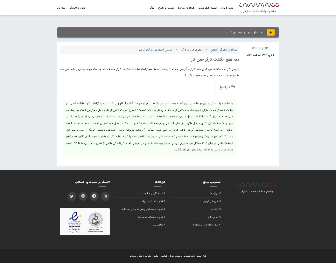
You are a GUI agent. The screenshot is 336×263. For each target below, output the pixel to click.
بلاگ (152, 8)
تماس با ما (213, 217)
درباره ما (214, 193)
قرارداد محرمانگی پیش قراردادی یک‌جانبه (143, 209)
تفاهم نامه (158, 225)
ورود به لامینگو (77, 8)
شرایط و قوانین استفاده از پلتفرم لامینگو (148, 256)
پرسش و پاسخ (166, 8)
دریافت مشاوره (186, 8)
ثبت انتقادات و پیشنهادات (205, 225)
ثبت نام (61, 8)
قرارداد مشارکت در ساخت (150, 217)
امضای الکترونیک (207, 8)
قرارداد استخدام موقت (152, 201)
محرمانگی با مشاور (154, 193)
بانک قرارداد (227, 8)
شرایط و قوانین (211, 201)
